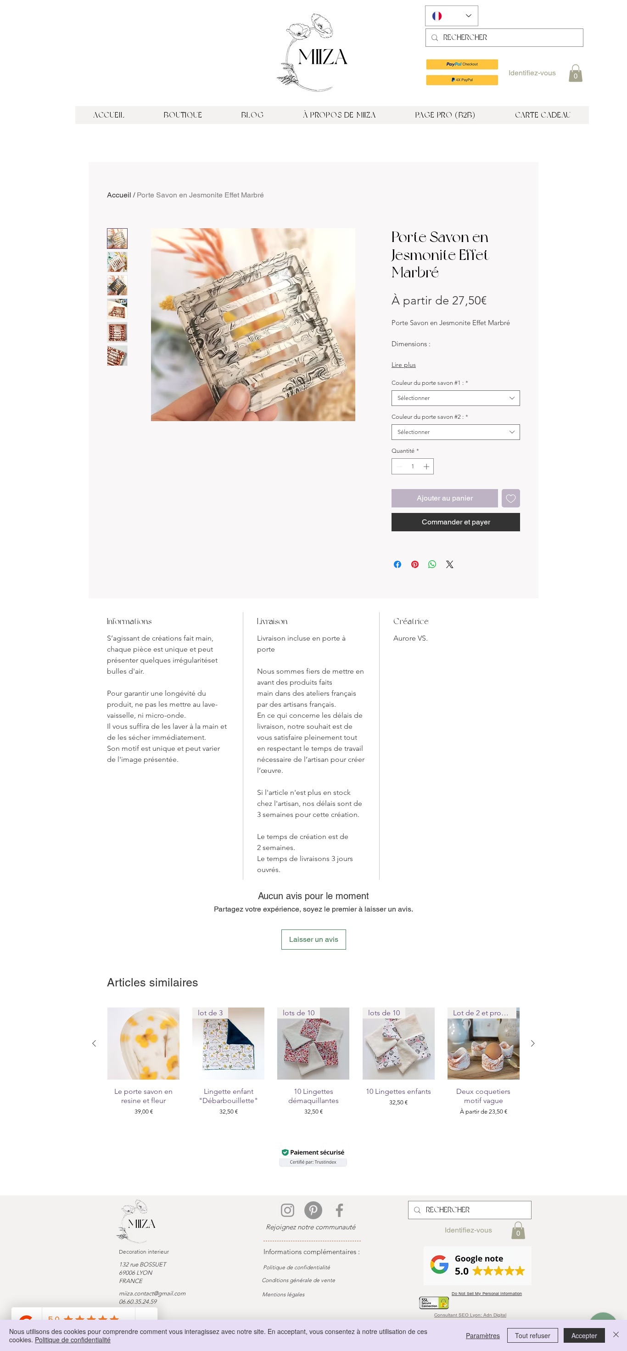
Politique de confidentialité (73, 1339)
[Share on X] (449, 564)
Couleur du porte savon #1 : (430, 382)
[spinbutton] (413, 466)
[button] (575, 73)
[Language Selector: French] (451, 16)
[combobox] (456, 398)
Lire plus (404, 364)
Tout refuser (532, 1335)
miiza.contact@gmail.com (152, 1293)
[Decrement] (398, 466)
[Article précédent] (94, 1043)
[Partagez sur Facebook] (397, 564)
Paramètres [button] (483, 1335)
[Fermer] (615, 1335)
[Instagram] (288, 1210)
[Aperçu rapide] (143, 1044)
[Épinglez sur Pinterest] (414, 564)
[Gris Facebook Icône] (339, 1210)
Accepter (584, 1335)
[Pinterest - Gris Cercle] (313, 1210)
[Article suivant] (532, 1043)
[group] (313, 1071)
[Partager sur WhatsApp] (432, 564)
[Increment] (427, 466)
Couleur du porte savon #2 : (430, 416)
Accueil (119, 195)
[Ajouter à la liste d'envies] (511, 498)
